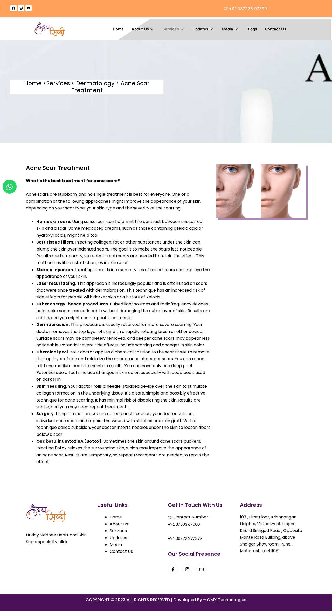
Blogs (252, 29)
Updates (200, 29)
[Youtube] (201, 569)
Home (118, 29)
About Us (140, 29)
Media (227, 29)
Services (170, 29)
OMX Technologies (226, 600)
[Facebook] (173, 569)
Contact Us (275, 29)
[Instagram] (187, 569)
